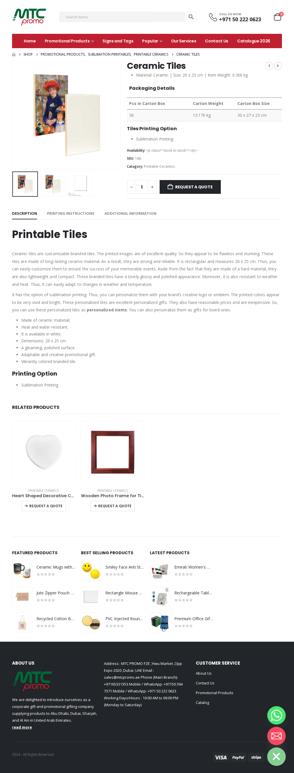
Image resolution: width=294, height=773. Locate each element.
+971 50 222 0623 (162, 691)
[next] (278, 66)
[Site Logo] (29, 17)
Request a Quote (194, 187)
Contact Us (216, 41)
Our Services (183, 41)
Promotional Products (67, 41)
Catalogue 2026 (253, 41)
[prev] (269, 66)
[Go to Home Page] (14, 54)
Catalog (202, 702)
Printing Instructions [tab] (70, 213)
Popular (150, 41)
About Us (204, 673)
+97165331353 (116, 684)
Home (30, 41)
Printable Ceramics (159, 166)
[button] (13, 115)
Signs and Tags (117, 41)
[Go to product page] (43, 452)
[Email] (276, 736)
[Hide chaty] (276, 756)
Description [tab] (24, 213)
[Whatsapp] (276, 715)
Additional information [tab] (130, 213)
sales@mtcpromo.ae (122, 677)
